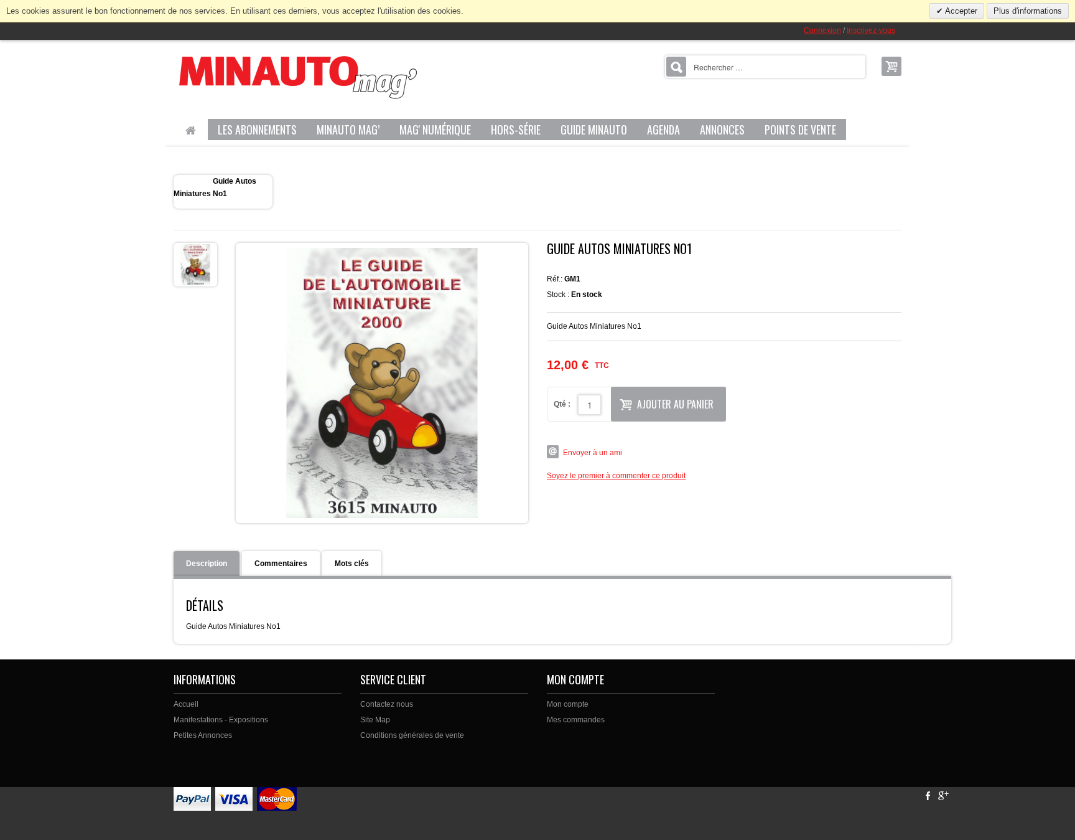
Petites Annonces (203, 735)
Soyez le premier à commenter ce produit (616, 475)
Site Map (375, 719)
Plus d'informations (1028, 11)
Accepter (960, 11)
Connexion (822, 30)
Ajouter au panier (675, 404)
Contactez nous (386, 704)
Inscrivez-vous (871, 30)
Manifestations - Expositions (221, 719)
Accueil (186, 704)
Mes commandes (576, 719)
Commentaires (280, 563)
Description (206, 563)
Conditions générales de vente (412, 735)
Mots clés (352, 563)
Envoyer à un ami (592, 452)
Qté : (562, 404)
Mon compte (568, 704)
